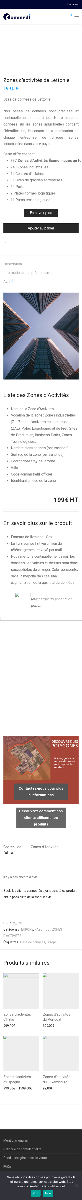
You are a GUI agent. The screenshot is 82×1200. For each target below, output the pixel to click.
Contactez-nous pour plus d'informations (41, 791)
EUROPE (27, 929)
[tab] (41, 264)
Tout (47, 929)
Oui (35, 1193)
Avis (8, 281)
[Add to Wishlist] (7, 241)
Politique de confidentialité (22, 1149)
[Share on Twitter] (23, 241)
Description (12, 264)
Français (73, 4)
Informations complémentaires (27, 273)
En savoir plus (41, 213)
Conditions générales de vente (25, 1158)
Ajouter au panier (41, 228)
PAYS (39, 929)
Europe (51, 942)
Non (48, 1193)
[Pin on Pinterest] (29, 241)
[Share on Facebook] (16, 241)
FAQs (7, 1166)
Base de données (32, 942)
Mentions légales (15, 1140)
